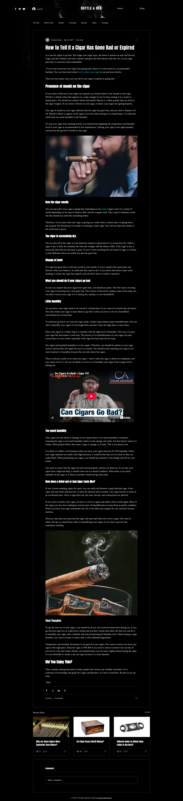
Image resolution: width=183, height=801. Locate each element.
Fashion (61, 23)
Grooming (72, 23)
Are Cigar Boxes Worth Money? (90, 741)
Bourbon (84, 23)
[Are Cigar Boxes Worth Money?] (92, 727)
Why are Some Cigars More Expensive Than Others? (48, 743)
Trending (105, 23)
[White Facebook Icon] (15, 8)
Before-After (48, 23)
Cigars (94, 23)
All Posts (36, 23)
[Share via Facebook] (46, 690)
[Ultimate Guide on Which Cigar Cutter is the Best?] (132, 727)
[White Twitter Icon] (19, 8)
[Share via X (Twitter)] (53, 690)
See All (147, 712)
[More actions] (136, 39)
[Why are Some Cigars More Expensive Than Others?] (51, 727)
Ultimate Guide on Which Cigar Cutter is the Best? (130, 743)
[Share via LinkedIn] (59, 690)
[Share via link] (65, 690)
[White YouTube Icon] (23, 8)
